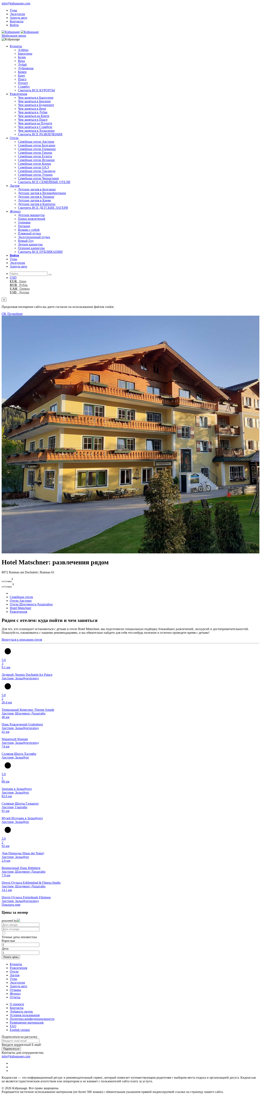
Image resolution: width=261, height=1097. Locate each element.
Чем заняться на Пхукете (35, 123)
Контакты (16, 21)
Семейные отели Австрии (36, 141)
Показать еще (11, 904)
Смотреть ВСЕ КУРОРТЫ (36, 90)
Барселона (25, 53)
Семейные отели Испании (36, 160)
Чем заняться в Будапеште (36, 105)
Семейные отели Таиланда (36, 171)
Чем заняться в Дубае (33, 112)
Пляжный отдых (29, 233)
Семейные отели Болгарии (36, 145)
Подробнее (15, 313)
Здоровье (24, 222)
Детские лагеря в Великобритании (42, 193)
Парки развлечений (31, 218)
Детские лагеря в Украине (36, 196)
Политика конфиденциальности (32, 1019)
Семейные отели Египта (35, 156)
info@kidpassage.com (16, 3)
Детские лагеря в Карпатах (36, 204)
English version (20, 1030)
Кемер (22, 72)
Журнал (15, 211)
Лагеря (14, 185)
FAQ (13, 1026)
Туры (13, 10)
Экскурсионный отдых (34, 237)
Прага (22, 79)
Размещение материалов (27, 1022)
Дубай (22, 64)
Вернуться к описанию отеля (22, 639)
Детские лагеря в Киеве (34, 200)
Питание (24, 226)
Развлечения (18, 94)
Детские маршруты (31, 215)
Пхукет (23, 83)
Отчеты (15, 997)
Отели (14, 138)
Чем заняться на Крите (33, 116)
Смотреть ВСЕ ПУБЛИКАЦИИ (40, 251)
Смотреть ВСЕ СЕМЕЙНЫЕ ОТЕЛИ (44, 182)
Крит (21, 75)
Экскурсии (17, 14)
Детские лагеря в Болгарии (37, 189)
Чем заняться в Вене (32, 108)
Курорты (16, 46)
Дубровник (26, 68)
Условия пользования (25, 1015)
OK (4, 313)
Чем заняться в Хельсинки (36, 130)
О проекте (17, 1004)
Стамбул (24, 86)
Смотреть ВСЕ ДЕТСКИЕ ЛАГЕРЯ (43, 207)
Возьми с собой (29, 229)
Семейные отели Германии (37, 149)
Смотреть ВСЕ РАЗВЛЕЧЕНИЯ (40, 134)
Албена (23, 50)
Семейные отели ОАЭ (33, 167)
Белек (22, 57)
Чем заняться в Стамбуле (35, 127)
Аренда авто (18, 17)
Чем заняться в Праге (33, 119)
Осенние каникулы (31, 248)
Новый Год (25, 240)
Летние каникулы (30, 244)
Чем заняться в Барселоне (35, 97)
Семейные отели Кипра (34, 163)
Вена (21, 61)
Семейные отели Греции (35, 152)
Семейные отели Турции (35, 174)
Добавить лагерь (21, 1011)
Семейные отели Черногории (38, 178)
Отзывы (15, 990)
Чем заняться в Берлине (34, 101)
